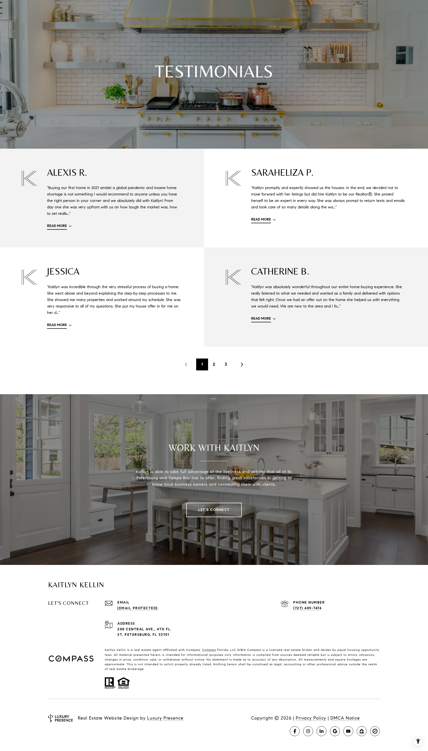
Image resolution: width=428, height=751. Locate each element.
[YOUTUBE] (348, 731)
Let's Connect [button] (214, 510)
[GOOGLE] (335, 731)
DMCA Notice (345, 718)
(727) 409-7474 (307, 608)
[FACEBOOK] (295, 731)
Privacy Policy (311, 718)
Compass (209, 650)
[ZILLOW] (362, 731)
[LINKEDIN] (321, 731)
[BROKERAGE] (375, 731)
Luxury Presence (165, 718)
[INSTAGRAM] (308, 731)
